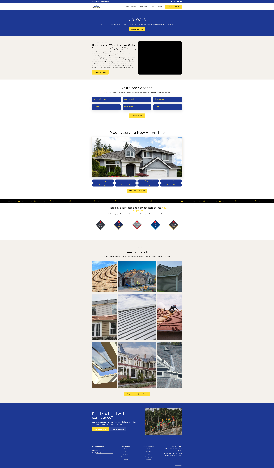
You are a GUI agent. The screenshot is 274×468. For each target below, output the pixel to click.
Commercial (129, 99)
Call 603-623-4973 (173, 6)
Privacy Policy (178, 465)
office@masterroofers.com (104, 453)
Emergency (159, 99)
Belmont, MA (125, 185)
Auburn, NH (171, 181)
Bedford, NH (103, 185)
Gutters (96, 107)
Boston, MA (148, 185)
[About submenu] (154, 6)
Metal (157, 107)
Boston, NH (171, 185)
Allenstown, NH (103, 181)
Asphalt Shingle (100, 99)
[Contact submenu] (162, 6)
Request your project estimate (137, 394)
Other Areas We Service (137, 190)
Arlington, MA (148, 181)
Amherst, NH (125, 181)
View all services (137, 115)
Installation (128, 107)
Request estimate (118, 429)
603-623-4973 (99, 450)
